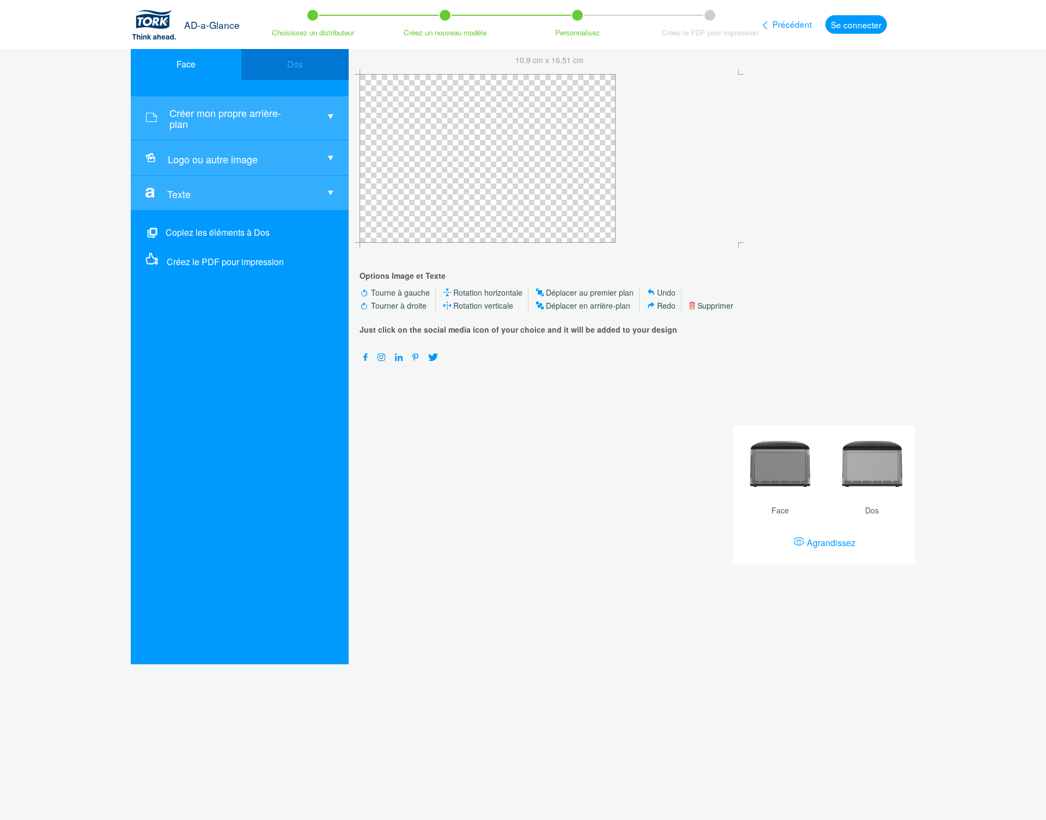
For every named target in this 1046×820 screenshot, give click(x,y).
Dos (295, 64)
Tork (157, 24)
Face (186, 64)
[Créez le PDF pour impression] (153, 259)
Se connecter (856, 24)
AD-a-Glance (212, 25)
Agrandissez (831, 542)
